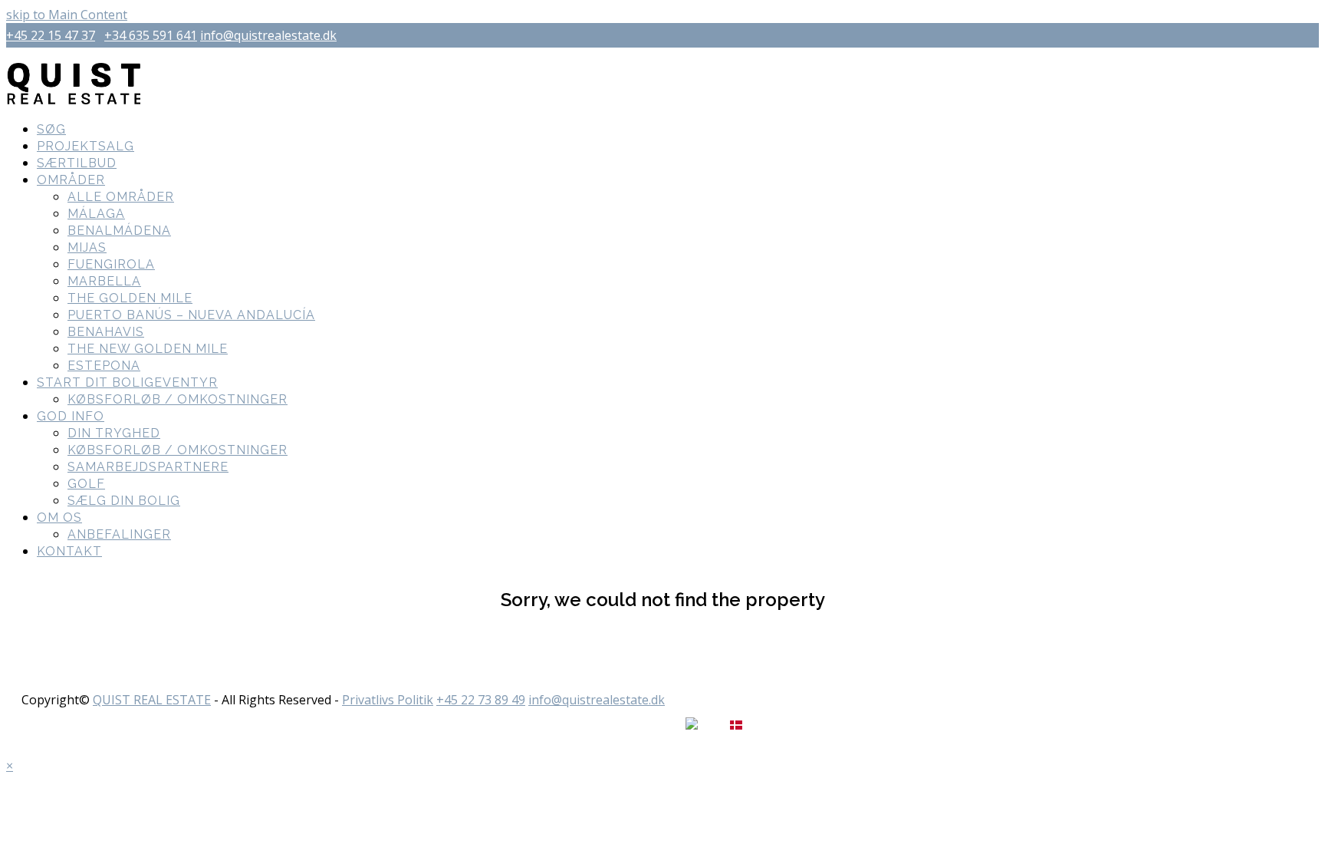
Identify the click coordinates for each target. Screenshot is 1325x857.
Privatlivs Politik (387, 699)
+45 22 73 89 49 (480, 699)
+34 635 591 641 (150, 35)
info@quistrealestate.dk (268, 35)
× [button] (9, 765)
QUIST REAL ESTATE (152, 699)
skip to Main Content (66, 14)
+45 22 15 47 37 (50, 35)
